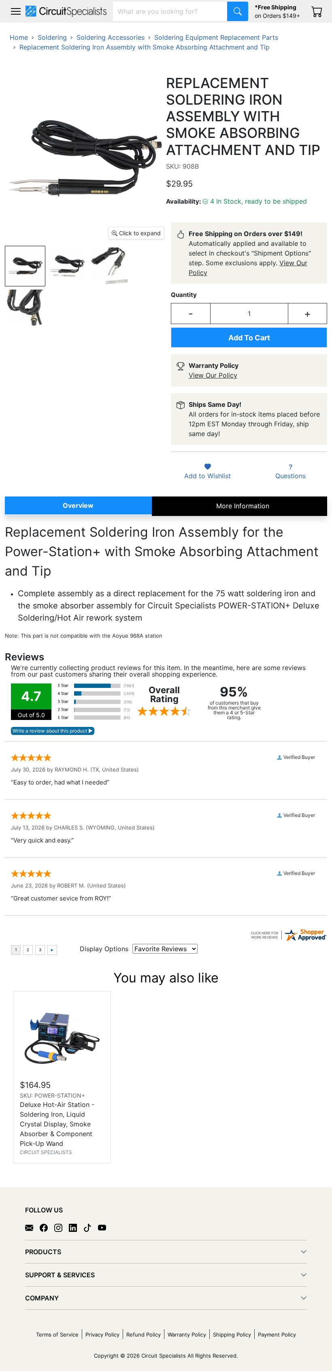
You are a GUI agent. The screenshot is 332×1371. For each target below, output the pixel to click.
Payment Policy (277, 1334)
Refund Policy (143, 1334)
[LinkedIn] (76, 1227)
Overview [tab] (78, 505)
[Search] (237, 11)
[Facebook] (47, 1227)
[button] (16, 11)
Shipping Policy (232, 1334)
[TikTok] (90, 1227)
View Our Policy (213, 375)
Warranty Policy (187, 1334)
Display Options (104, 949)
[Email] (32, 1227)
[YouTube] (105, 1227)
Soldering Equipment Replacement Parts (216, 37)
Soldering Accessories (111, 37)
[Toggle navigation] (16, 11)
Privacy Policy (102, 1334)
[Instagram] (61, 1227)
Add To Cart (249, 337)
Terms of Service (57, 1334)
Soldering (52, 37)
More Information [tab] (242, 506)
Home (19, 37)
